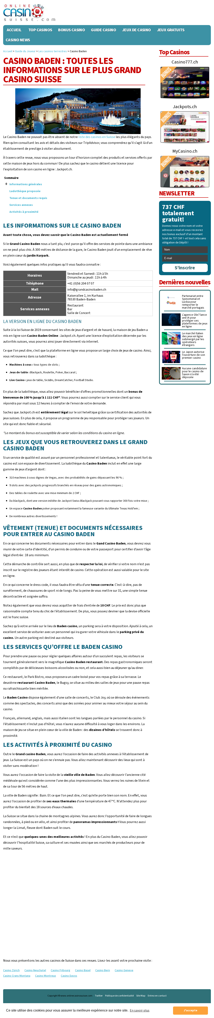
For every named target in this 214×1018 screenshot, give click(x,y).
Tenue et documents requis (28, 198)
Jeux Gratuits (171, 30)
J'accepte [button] (190, 1010)
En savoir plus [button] (139, 1010)
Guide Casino (103, 30)
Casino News (18, 40)
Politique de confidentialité (119, 996)
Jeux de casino (136, 30)
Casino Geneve (124, 970)
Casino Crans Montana (16, 976)
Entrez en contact (157, 996)
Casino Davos (69, 976)
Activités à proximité (23, 212)
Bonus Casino (71, 30)
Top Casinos (40, 30)
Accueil (14, 30)
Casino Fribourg (60, 970)
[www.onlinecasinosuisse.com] (29, 12)
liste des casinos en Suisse (96, 137)
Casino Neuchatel (35, 970)
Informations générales (25, 184)
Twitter (99, 996)
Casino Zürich (11, 970)
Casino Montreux (45, 976)
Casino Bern (102, 970)
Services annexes (21, 205)
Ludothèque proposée (25, 191)
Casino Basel (82, 970)
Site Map (140, 996)
